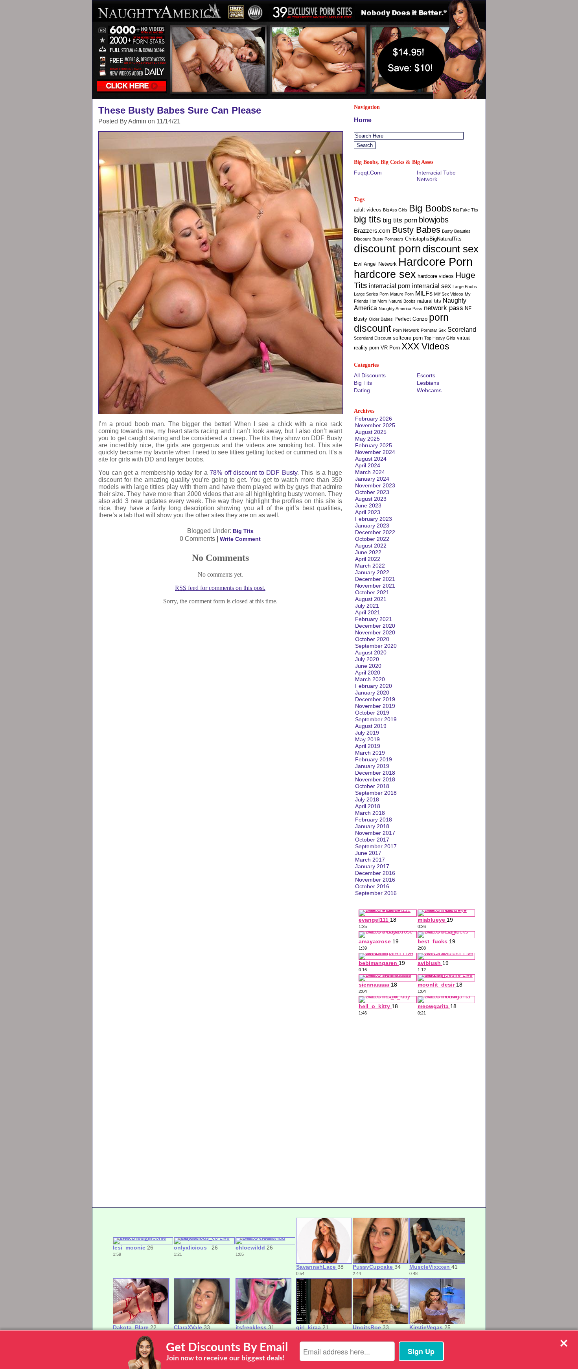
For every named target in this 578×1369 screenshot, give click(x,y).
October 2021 (372, 592)
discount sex (451, 249)
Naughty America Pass (400, 308)
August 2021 (371, 599)
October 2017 (372, 839)
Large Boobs (465, 286)
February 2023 (373, 519)
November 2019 (375, 706)
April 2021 (367, 612)
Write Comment (240, 539)
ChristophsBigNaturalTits (433, 239)
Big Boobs (430, 208)
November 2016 (375, 880)
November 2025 (375, 425)
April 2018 (367, 806)
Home (363, 120)
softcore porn (408, 338)
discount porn (387, 248)
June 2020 (368, 666)
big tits (367, 219)
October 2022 (372, 539)
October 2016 (372, 886)
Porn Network (406, 330)
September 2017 (376, 846)
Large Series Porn (371, 294)
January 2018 (372, 826)
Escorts (426, 375)
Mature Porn (402, 294)
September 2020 (376, 646)
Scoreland (461, 329)
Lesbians (428, 383)
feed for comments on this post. (220, 587)
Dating (362, 390)
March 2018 (370, 813)
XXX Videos (425, 346)
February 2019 (373, 759)
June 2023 (368, 505)
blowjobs (434, 219)
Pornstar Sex (433, 330)
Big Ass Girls (395, 210)
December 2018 (375, 773)
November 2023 (375, 485)
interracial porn (389, 286)
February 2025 (373, 445)
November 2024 (375, 452)
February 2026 (373, 418)
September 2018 (376, 793)
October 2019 (372, 712)
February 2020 (373, 686)
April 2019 (367, 746)
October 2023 (372, 492)
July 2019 (367, 733)
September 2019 (376, 719)
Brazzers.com (372, 231)
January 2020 (372, 692)
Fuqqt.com (368, 172)
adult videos (367, 210)
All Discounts (370, 375)
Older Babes (381, 319)
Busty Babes (416, 230)
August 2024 (371, 459)
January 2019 (372, 766)
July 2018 (367, 799)
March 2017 (370, 859)
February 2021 (373, 619)
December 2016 (375, 873)
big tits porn (400, 220)
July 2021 (367, 606)
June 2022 (368, 552)
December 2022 (375, 532)
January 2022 (372, 572)
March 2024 (370, 472)
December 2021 (375, 579)
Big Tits (243, 531)
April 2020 (367, 672)
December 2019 (375, 699)
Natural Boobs (402, 301)
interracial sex (431, 286)
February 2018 (373, 819)
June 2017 (368, 853)
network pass (443, 308)
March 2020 (370, 679)
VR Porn (390, 348)
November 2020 (375, 632)
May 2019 (367, 739)
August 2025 (371, 432)
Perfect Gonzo (410, 319)
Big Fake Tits (465, 210)
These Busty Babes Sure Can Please (179, 110)
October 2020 (372, 639)
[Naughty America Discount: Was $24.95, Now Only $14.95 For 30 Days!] (289, 96)
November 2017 (375, 833)
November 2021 (375, 586)
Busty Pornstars (387, 239)
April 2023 (367, 512)
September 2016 (376, 893)
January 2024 (372, 479)
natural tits (429, 301)
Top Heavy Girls (439, 338)
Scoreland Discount (372, 338)
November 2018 (375, 779)
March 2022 (370, 565)
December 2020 (375, 626)
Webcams (429, 390)
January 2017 (372, 866)
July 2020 (367, 659)
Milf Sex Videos (448, 294)
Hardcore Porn (435, 261)
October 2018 (372, 786)
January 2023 (372, 525)
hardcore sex (385, 274)
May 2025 (367, 439)
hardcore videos (436, 276)
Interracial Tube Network (436, 175)
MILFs (424, 293)
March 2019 (370, 753)
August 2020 (371, 652)
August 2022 (371, 545)
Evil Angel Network (375, 264)
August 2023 (371, 499)
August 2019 (371, 726)
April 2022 (367, 559)
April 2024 (367, 465)
